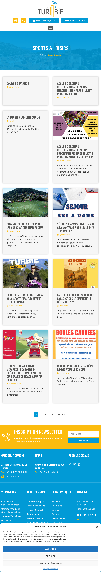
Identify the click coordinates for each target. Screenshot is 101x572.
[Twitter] (74, 464)
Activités (43, 55)
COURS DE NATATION (18, 83)
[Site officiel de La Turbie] (50, 9)
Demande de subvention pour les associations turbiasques (25, 226)
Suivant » (60, 414)
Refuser (50, 556)
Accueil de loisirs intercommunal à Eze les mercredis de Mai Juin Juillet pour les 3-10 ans (74, 88)
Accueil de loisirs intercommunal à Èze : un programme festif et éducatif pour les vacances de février (75, 151)
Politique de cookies (50, 569)
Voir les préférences (50, 563)
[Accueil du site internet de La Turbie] (15, 20)
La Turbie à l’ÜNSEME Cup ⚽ (24, 117)
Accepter (50, 549)
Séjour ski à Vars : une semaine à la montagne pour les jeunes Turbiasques (75, 227)
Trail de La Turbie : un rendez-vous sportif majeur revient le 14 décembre (25, 298)
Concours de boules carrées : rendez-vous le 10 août (75, 368)
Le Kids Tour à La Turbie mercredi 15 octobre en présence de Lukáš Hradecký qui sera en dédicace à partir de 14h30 (24, 373)
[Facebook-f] (70, 464)
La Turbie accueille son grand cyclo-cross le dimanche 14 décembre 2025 (75, 298)
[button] (97, 526)
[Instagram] (79, 464)
